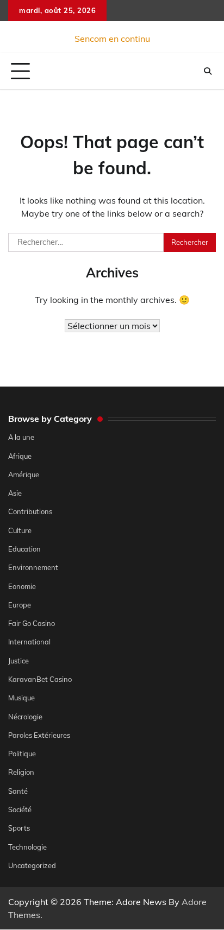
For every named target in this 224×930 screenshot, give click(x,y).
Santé (18, 791)
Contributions (30, 511)
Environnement (33, 567)
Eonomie (22, 586)
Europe (19, 604)
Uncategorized (32, 865)
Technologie (27, 847)
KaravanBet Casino (40, 679)
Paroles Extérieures (39, 735)
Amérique (23, 474)
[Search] (208, 71)
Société (20, 809)
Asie (15, 493)
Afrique (20, 456)
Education (24, 549)
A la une (21, 437)
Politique (22, 753)
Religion (21, 772)
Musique (21, 697)
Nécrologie (25, 716)
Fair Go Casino (31, 623)
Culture (20, 530)
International (29, 641)
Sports (19, 828)
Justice (18, 660)
